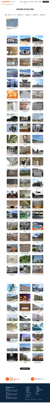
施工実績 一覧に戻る (25, 368)
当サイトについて (27, 399)
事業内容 (21, 1)
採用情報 (40, 1)
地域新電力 (27, 391)
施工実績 (25, 1)
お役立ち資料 (37, 394)
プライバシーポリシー (34, 399)
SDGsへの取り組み (31, 1)
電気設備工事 (27, 390)
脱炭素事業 (27, 388)
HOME (1, 4)
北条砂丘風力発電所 (28, 392)
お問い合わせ (46, 1)
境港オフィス (7, 396)
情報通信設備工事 (28, 389)
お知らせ (37, 392)
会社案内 (36, 1)
